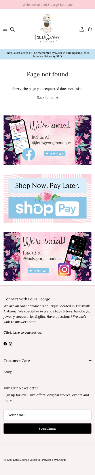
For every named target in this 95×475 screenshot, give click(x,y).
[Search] (14, 29)
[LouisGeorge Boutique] (47, 29)
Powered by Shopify (54, 459)
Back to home (47, 97)
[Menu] (5, 29)
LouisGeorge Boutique (27, 459)
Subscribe (47, 428)
